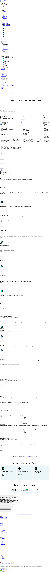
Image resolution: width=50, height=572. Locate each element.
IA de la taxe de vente (2, 177)
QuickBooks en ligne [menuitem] (5, 89)
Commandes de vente (2, 363)
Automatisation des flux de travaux (5, 138)
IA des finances (2, 191)
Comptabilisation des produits (4, 141)
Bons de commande (2, 359)
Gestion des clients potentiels (3, 307)
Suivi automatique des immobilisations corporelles (6, 235)
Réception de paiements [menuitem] (4, 75)
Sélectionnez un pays (2, 550)
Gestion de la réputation (2, 303)
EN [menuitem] (3, 86)
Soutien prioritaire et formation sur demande (6, 146)
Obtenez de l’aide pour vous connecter (11, 85)
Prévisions (1, 375)
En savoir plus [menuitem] (3, 68)
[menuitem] (5, 8)
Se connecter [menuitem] (2, 87)
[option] (25, 552)
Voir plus (4, 50)
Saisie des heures (2, 330)
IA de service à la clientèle (3, 187)
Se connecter (3, 88)
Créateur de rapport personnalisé (3, 379)
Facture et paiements (2, 275)
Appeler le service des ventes (4, 83)
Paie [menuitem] (1, 72)
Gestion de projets (2, 345)
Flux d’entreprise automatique (3, 401)
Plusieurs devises (2, 219)
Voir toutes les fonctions (4, 149)
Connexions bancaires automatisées (4, 215)
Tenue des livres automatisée (3, 205)
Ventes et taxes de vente (2, 280)
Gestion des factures (2, 260)
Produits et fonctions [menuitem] (3, 3)
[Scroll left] (0, 114)
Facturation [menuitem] (2, 74)
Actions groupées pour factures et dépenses (5, 438)
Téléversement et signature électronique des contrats (6, 316)
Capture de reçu (2, 249)
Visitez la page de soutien (4, 85)
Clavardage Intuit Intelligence (3, 172)
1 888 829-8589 (28, 456)
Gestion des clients (2, 294)
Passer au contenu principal (3, 0)
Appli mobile (1, 396)
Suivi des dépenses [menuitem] (3, 76)
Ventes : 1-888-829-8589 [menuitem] (4, 78)
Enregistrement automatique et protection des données (6, 410)
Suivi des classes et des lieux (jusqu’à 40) (27, 140)
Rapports (1, 414)
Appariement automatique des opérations (4, 245)
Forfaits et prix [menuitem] (3, 39)
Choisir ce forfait (2, 163)
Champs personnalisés (2, 424)
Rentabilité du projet (25, 135)
